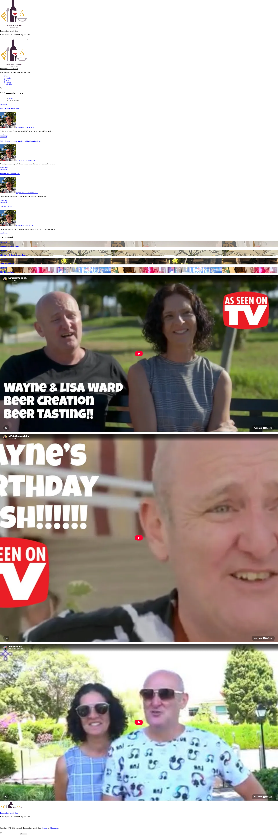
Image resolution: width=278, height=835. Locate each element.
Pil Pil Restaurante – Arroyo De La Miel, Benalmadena (20, 141)
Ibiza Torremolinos (7, 263)
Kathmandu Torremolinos (9, 246)
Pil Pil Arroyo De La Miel (9, 108)
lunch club (3, 104)
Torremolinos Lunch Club (9, 31)
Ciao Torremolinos (7, 272)
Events (6, 80)
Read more (3, 135)
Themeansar (54, 828)
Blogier (45, 828)
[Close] (1, 832)
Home (6, 76)
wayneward (20, 127)
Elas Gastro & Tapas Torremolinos (13, 255)
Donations (7, 82)
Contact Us (8, 84)
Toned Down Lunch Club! (10, 174)
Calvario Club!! (6, 206)
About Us (7, 78)
